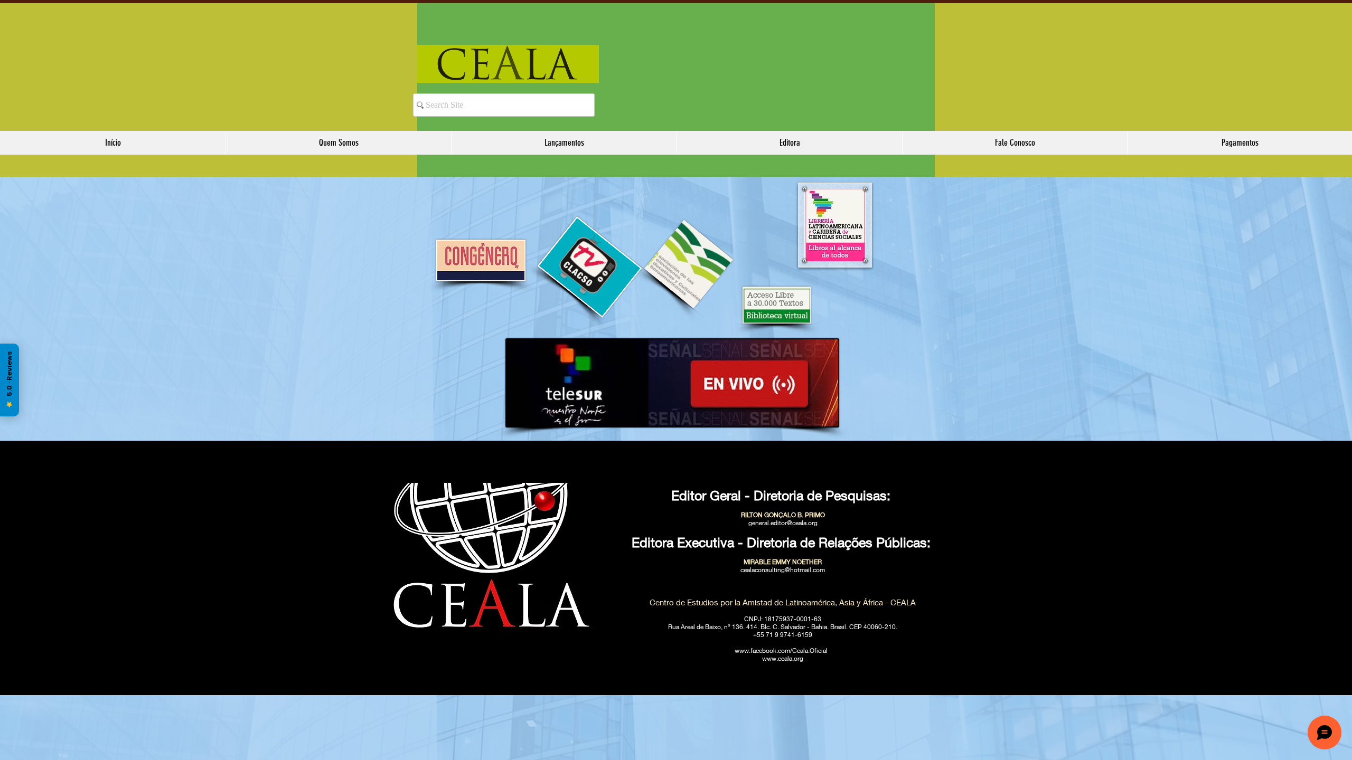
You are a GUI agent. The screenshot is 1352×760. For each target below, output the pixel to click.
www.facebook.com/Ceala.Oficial (781, 650)
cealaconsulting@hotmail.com (782, 570)
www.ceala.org (782, 658)
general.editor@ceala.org (783, 523)
